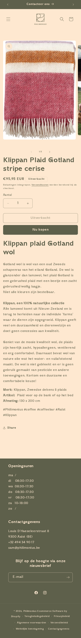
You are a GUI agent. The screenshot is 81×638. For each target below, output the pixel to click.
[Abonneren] (67, 577)
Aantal (7, 195)
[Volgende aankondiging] (73, 4)
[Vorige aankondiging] (7, 4)
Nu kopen (40, 229)
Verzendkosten (40, 185)
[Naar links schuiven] (31, 151)
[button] (8, 19)
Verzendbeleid (59, 623)
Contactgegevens (58, 629)
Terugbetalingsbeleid (37, 616)
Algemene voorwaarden (31, 623)
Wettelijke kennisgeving (30, 629)
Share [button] (11, 428)
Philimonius (30, 611)
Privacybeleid (62, 616)
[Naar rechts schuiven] (49, 151)
